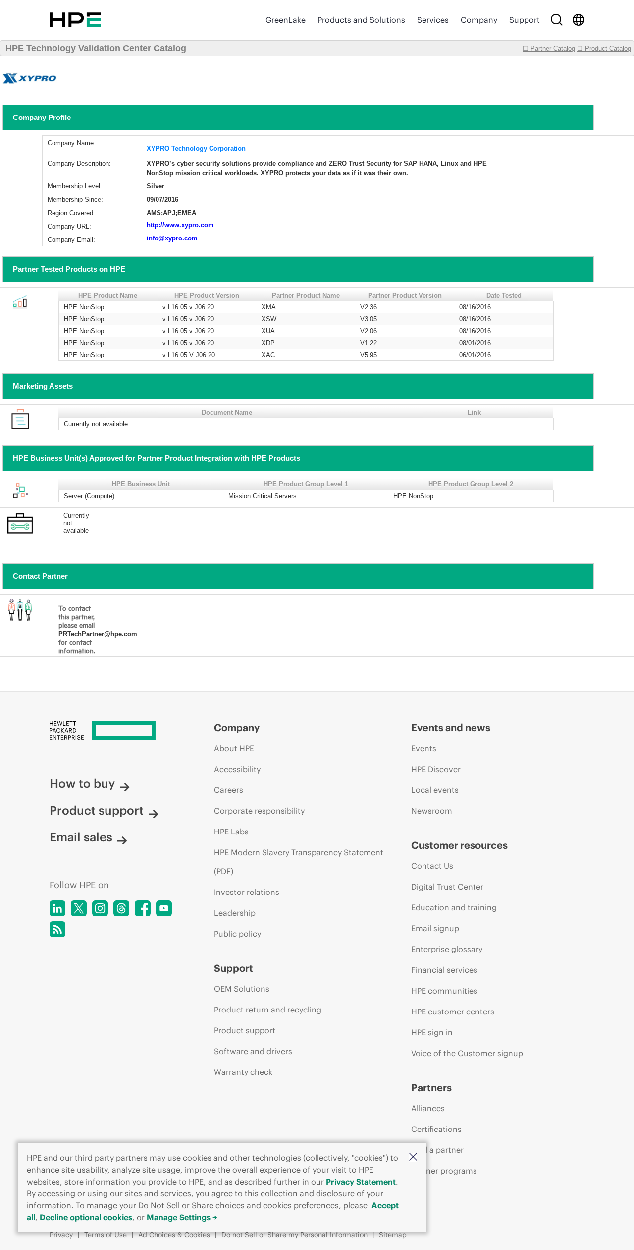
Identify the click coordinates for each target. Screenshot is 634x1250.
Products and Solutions (361, 20)
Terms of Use (105, 1234)
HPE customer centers (452, 1011)
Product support (97, 810)
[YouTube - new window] (164, 908)
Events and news (450, 727)
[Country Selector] (578, 20)
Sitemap (393, 1234)
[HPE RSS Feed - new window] (57, 929)
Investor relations (246, 892)
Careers (228, 790)
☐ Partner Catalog (549, 48)
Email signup (435, 928)
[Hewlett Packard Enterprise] (75, 20)
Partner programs (444, 1171)
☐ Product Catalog (604, 48)
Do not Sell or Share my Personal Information (294, 1234)
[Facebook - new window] (143, 908)
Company (479, 20)
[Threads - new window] (121, 908)
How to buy (82, 783)
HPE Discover (436, 769)
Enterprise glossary (446, 949)
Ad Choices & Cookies (174, 1234)
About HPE (234, 748)
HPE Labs (231, 831)
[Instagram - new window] (100, 908)
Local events (435, 790)
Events (423, 748)
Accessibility (237, 769)
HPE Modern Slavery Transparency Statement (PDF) (298, 861)
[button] (413, 1157)
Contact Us (432, 866)
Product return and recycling (267, 1009)
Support (524, 20)
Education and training (454, 907)
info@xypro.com (172, 238)
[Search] (557, 20)
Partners (431, 1087)
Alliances (428, 1108)
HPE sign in (432, 1032)
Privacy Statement (361, 1182)
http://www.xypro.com (180, 225)
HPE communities (444, 991)
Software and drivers (253, 1051)
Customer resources (459, 845)
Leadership (235, 913)
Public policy (237, 934)
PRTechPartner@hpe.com (97, 634)
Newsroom (431, 811)
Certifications (436, 1129)
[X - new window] (79, 908)
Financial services (444, 970)
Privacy (61, 1234)
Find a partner (437, 1150)
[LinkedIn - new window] (57, 908)
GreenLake (285, 20)
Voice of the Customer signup (467, 1053)
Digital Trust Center (447, 887)
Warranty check (243, 1072)
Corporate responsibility (259, 811)
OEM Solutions (241, 989)
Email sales (81, 837)
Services (433, 20)
